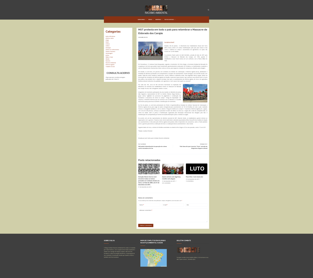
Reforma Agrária (110, 64)
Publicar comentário (146, 225)
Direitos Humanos (110, 51)
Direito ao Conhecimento (112, 49)
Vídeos (150, 19)
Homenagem (109, 53)
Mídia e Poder (109, 57)
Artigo (107, 40)
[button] (146, 20)
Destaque (108, 47)
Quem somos (141, 19)
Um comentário (166, 183)
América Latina (110, 38)
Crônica (108, 44)
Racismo (108, 61)
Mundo (107, 59)
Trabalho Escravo (110, 66)
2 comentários (190, 181)
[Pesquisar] (208, 9)
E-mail (165, 205)
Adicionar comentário (145, 210)
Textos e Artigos (169, 19)
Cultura (107, 46)
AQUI (194, 259)
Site (188, 205)
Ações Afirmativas (110, 36)
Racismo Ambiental (111, 62)
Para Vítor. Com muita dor (194, 177)
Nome (141, 205)
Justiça (107, 55)
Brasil (107, 42)
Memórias (158, 19)
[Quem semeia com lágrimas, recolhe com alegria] (173, 169)
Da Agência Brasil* (169, 42)
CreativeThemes (132, 275)
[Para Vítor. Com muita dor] (196, 169)
